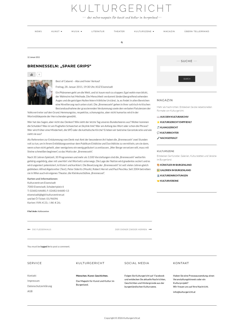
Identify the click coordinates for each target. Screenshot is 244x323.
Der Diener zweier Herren (131, 229)
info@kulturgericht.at (184, 291)
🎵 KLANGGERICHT (167, 127)
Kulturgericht (122, 8)
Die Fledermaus (41, 229)
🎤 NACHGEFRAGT (167, 138)
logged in (45, 246)
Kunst (55, 31)
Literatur (98, 31)
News (38, 31)
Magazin (169, 31)
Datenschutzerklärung (39, 286)
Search (186, 79)
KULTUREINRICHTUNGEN (174, 175)
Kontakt (31, 275)
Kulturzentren (43, 211)
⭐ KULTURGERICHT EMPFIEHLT (174, 122)
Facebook (159, 275)
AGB (30, 291)
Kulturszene (143, 31)
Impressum (33, 280)
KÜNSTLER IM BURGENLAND (176, 164)
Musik (76, 31)
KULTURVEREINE (169, 180)
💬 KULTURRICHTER (168, 132)
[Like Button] (31, 74)
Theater (119, 31)
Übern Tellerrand (196, 31)
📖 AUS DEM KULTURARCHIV (173, 116)
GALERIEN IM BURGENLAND (175, 170)
